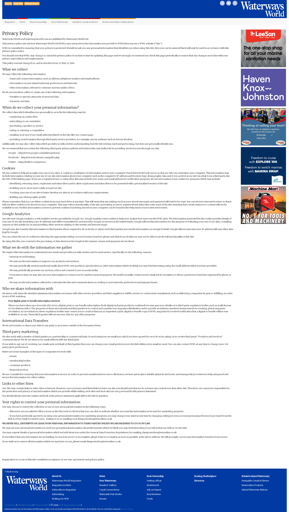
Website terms (24, 505)
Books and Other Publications (118, 22)
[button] (18, 3)
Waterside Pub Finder (110, 494)
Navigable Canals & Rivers (255, 480)
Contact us (10, 505)
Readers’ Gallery (108, 485)
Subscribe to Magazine (64, 489)
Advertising (58, 494)
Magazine (10, 22)
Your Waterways (59, 22)
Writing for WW (60, 498)
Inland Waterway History (255, 489)
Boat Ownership (38, 22)
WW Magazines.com (69, 505)
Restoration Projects (252, 485)
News (22, 22)
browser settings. (127, 509)
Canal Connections (109, 489)
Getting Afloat (154, 480)
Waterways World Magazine (66, 480)
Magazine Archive (61, 485)
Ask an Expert (154, 489)
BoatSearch (153, 485)
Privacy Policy (41, 505)
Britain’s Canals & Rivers (85, 22)
